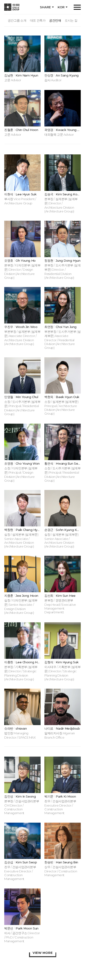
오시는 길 (71, 20)
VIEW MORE (43, 953)
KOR (61, 7)
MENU (77, 7)
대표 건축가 (38, 20)
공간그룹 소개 (17, 20)
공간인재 (55, 20)
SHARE (45, 7)
